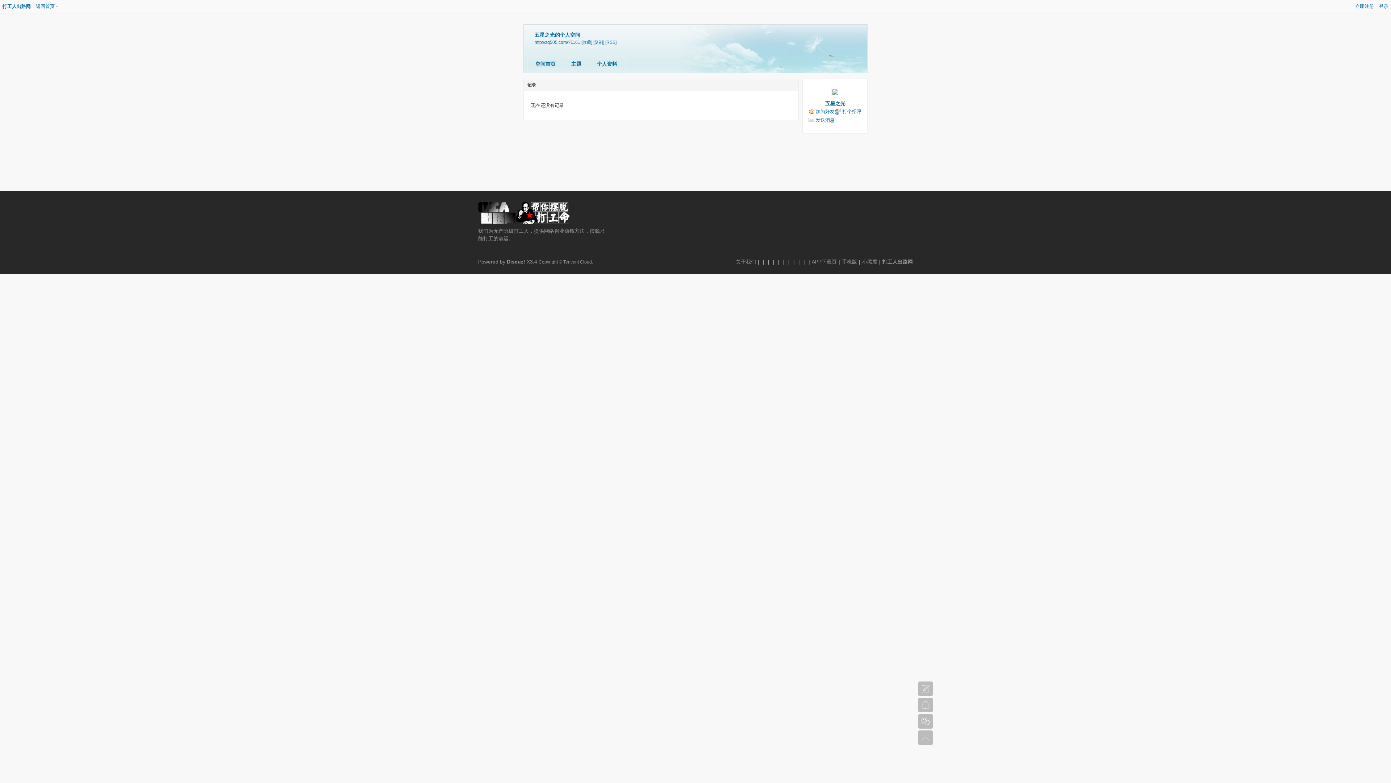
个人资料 (607, 64)
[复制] (598, 42)
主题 (576, 64)
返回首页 (45, 6)
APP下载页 (824, 262)
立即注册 (1364, 6)
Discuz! (516, 262)
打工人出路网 (17, 6)
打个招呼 (852, 111)
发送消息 (825, 120)
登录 (1383, 6)
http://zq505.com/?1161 (557, 42)
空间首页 (545, 64)
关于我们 (746, 262)
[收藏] (586, 42)
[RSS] (611, 42)
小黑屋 (869, 262)
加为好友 (825, 111)
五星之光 (835, 103)
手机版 (849, 262)
